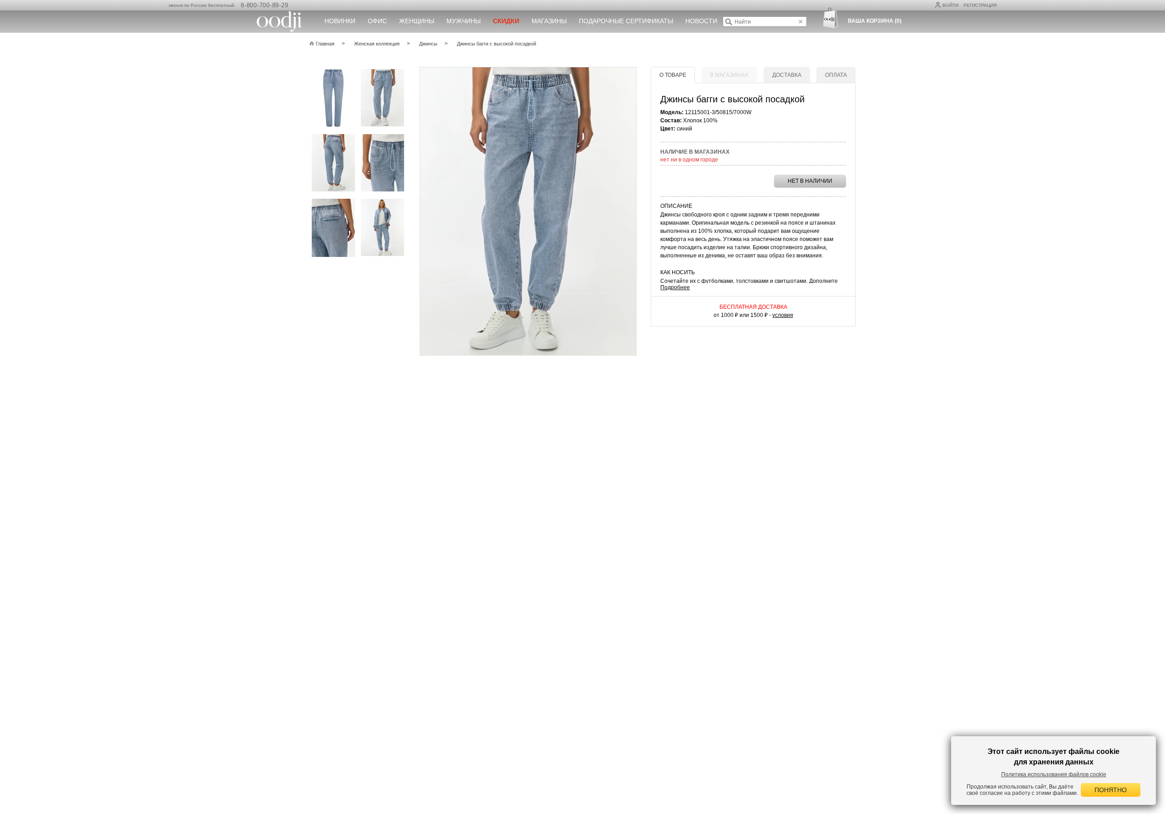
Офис (377, 21)
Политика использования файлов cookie (1053, 774)
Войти (950, 5)
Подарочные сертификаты (626, 21)
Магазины (549, 21)
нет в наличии (810, 181)
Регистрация (980, 5)
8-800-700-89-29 (264, 5)
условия (782, 315)
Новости (701, 21)
